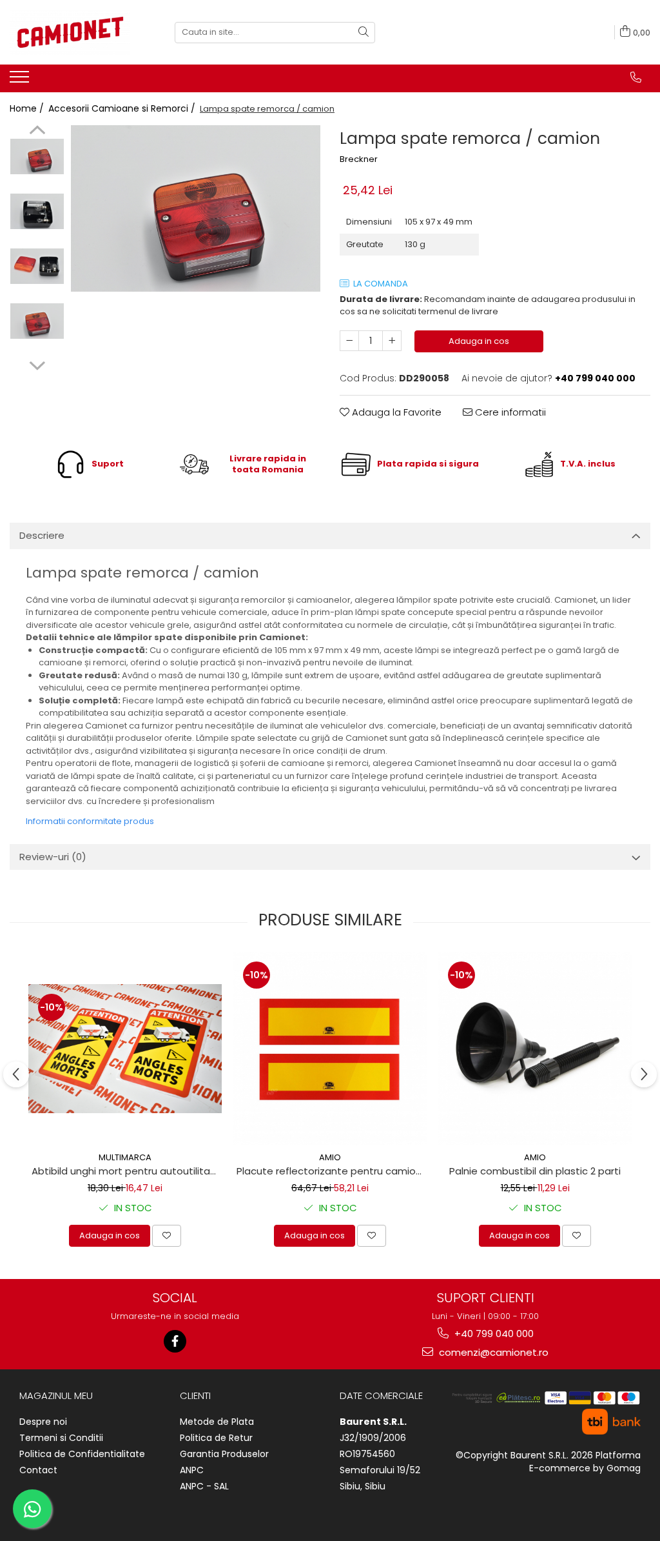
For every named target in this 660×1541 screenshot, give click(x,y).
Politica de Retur (216, 1437)
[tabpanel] (195, 208)
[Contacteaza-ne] (635, 77)
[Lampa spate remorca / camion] (195, 208)
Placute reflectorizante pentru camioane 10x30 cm (332, 1171)
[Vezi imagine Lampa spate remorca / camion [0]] (37, 156)
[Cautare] (363, 32)
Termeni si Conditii (61, 1437)
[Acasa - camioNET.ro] (74, 32)
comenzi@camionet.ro (492, 1352)
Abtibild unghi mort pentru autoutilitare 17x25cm (127, 1171)
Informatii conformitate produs (90, 821)
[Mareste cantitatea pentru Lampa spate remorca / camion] (392, 340)
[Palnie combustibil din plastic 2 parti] (535, 1048)
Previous (37, 131)
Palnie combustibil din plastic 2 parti (535, 1171)
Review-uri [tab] (52, 856)
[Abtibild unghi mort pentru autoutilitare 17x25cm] (125, 1048)
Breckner (359, 159)
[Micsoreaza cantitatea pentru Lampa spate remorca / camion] (349, 340)
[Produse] (21, 80)
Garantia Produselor (224, 1453)
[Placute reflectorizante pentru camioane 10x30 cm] (330, 1048)
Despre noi (43, 1421)
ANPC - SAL (204, 1486)
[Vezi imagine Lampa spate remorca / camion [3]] (37, 321)
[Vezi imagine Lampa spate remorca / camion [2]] (37, 266)
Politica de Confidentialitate (82, 1453)
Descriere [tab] (41, 535)
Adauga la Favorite (395, 412)
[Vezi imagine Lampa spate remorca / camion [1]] (37, 211)
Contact (38, 1470)
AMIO (330, 1157)
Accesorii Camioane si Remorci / (123, 108)
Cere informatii (509, 412)
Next (37, 364)
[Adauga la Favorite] (166, 1236)
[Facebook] (175, 1341)
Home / (28, 108)
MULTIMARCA (125, 1157)
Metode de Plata (217, 1421)
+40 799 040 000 (493, 1333)
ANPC (192, 1470)
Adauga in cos (479, 341)
